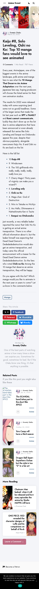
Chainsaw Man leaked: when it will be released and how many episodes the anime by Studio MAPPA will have (24, 496)
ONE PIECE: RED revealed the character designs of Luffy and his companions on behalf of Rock (15, 522)
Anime (31, 411)
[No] (36, 581)
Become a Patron (13, 566)
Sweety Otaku (15, 32)
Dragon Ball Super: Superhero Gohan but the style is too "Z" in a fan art (24, 461)
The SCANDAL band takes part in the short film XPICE (24, 400)
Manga (7, 297)
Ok (20, 586)
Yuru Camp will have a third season (25, 432)
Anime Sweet (14, 3)
